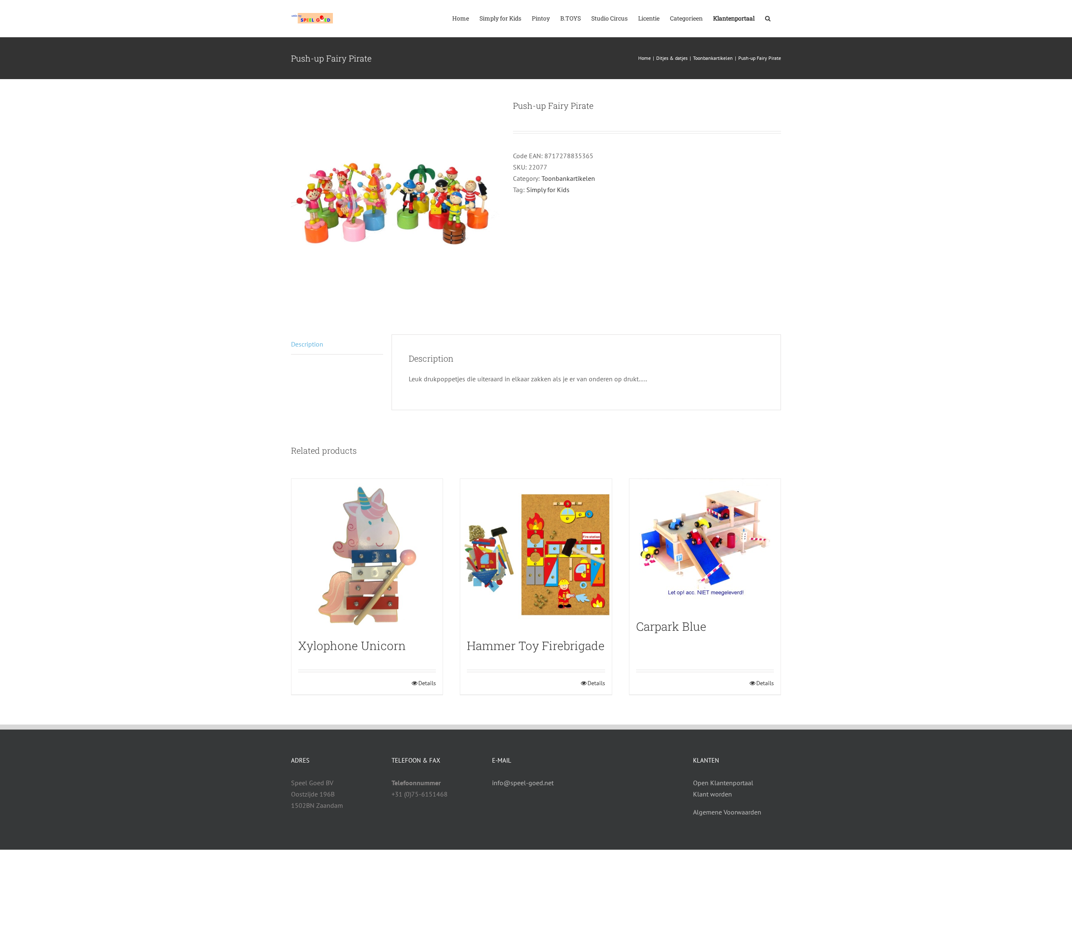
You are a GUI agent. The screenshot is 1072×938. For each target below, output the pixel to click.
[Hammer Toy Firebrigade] (535, 554)
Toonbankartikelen (568, 178)
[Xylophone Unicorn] (367, 554)
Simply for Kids (548, 189)
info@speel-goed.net (523, 783)
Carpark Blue (671, 626)
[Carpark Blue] (705, 545)
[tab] (337, 344)
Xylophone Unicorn (352, 645)
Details (427, 683)
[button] (767, 17)
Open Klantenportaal (723, 783)
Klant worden (712, 794)
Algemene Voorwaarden (727, 812)
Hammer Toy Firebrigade (536, 645)
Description (307, 344)
